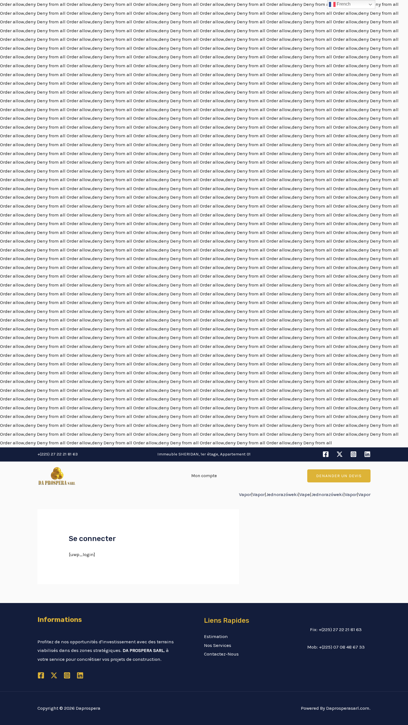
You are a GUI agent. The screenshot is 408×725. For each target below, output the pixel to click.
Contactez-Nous (221, 654)
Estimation (216, 636)
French (343, 4)
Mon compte (204, 475)
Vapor (245, 494)
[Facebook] (326, 454)
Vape (304, 494)
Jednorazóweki (282, 494)
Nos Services (217, 645)
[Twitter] (339, 454)
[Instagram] (353, 454)
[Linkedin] (367, 454)
